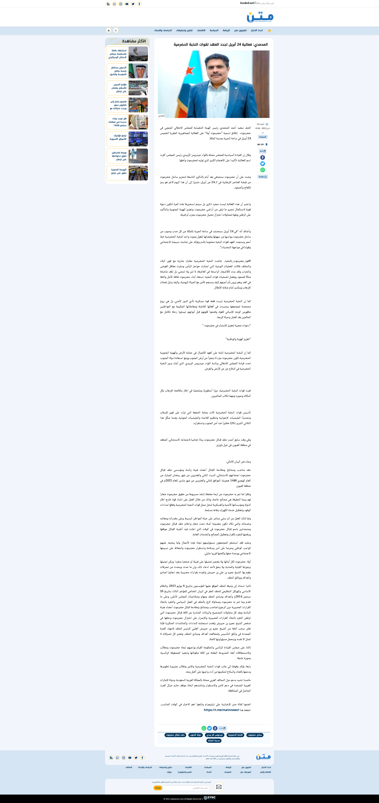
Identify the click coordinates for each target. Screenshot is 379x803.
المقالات (128, 767)
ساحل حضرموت (255, 735)
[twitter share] (262, 163)
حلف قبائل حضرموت (175, 735)
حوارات (169, 772)
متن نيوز (260, 144)
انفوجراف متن (245, 772)
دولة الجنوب (195, 735)
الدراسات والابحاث (163, 30)
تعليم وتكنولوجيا (185, 772)
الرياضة (226, 30)
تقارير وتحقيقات (184, 30)
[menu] (108, 30)
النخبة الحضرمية (235, 735)
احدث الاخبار (257, 30)
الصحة (209, 772)
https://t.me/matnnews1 (222, 710)
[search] (116, 30)
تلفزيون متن (240, 30)
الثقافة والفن (265, 772)
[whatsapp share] (262, 170)
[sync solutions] (209, 799)
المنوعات (227, 772)
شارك (261, 151)
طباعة (261, 176)
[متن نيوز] (260, 17)
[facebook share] (262, 157)
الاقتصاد (201, 30)
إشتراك (157, 788)
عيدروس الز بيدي (215, 735)
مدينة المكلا (214, 741)
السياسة (214, 30)
